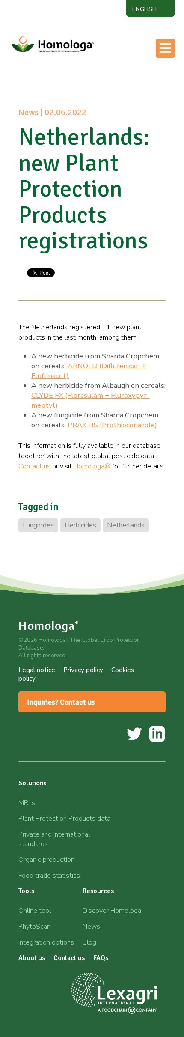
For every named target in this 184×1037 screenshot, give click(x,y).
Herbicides (80, 525)
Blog (89, 942)
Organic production (46, 859)
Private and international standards (54, 839)
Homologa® (92, 466)
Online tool (34, 910)
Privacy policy (83, 670)
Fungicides (38, 525)
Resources (72, 99)
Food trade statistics (49, 875)
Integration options (46, 942)
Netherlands (126, 525)
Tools (65, 82)
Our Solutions (78, 65)
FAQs (100, 958)
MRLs (26, 803)
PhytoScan (34, 926)
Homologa (48, 625)
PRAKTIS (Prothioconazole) (112, 425)
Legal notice (36, 670)
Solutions (32, 783)
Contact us (73, 133)
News (91, 926)
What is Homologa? (87, 48)
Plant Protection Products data (64, 818)
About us (71, 116)
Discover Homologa (112, 910)
